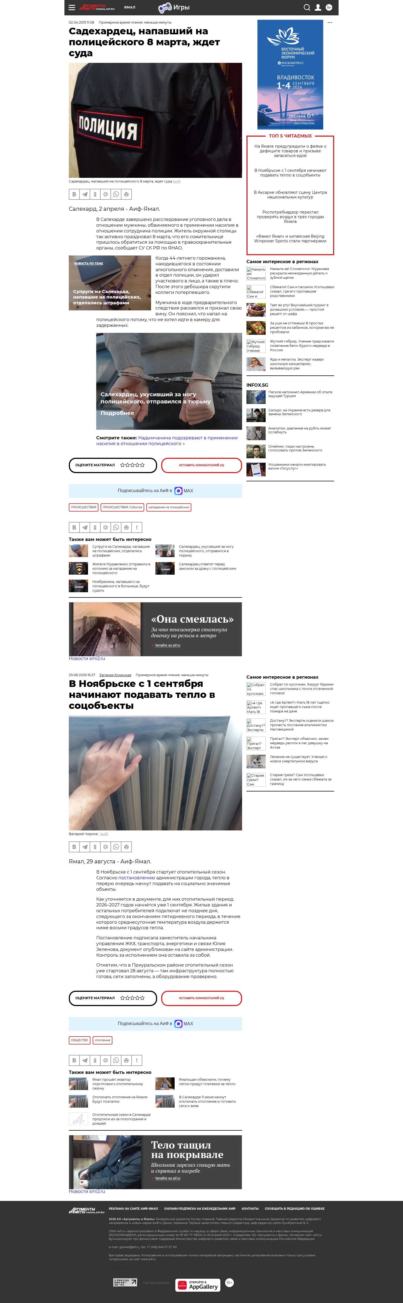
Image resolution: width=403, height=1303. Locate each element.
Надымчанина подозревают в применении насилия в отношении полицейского (167, 440)
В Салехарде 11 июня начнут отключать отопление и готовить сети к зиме (207, 1101)
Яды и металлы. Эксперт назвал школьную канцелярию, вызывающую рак (297, 363)
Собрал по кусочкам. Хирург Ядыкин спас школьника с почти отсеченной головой (302, 688)
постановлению (137, 877)
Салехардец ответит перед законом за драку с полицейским (207, 566)
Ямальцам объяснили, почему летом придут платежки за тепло (207, 1081)
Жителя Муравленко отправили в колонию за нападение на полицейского (121, 568)
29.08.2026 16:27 (82, 675)
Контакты (250, 1209)
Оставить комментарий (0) (201, 465)
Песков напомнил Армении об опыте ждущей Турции (300, 394)
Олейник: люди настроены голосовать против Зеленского (295, 448)
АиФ (177, 181)
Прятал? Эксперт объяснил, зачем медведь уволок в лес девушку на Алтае (299, 743)
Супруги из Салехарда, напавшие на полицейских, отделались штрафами (121, 550)
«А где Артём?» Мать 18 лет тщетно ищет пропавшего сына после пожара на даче (300, 706)
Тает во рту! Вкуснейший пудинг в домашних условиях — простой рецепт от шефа (299, 309)
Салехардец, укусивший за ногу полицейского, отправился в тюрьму (156, 398)
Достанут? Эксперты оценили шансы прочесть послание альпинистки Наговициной (302, 724)
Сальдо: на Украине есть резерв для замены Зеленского (299, 412)
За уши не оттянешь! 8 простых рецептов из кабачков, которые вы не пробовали (302, 327)
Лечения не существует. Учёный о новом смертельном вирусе (298, 759)
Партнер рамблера (156, 1282)
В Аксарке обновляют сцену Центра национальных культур (290, 195)
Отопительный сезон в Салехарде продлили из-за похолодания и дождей (121, 1119)
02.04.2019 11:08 (81, 22)
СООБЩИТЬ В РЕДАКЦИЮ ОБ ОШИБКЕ (295, 1209)
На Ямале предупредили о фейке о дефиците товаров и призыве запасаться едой (290, 151)
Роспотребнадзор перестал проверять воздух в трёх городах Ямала (290, 217)
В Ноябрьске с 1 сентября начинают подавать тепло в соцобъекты (290, 173)
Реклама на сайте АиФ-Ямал (133, 1209)
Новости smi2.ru (87, 658)
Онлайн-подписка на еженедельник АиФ (199, 1209)
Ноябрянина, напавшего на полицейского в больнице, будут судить (120, 586)
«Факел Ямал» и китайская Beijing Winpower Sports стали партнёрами (290, 238)
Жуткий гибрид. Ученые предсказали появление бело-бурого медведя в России (302, 345)
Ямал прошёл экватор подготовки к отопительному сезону (117, 1083)
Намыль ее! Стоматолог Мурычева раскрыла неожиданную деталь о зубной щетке (299, 273)
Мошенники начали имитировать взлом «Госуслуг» (297, 466)
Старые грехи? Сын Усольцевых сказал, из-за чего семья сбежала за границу (300, 779)
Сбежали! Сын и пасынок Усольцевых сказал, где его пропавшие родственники (302, 291)
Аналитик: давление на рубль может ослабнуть (299, 430)
